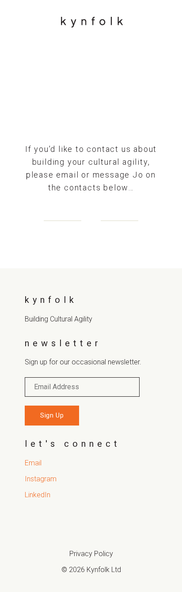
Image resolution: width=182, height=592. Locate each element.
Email (33, 463)
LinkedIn (37, 495)
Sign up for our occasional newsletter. (83, 362)
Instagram (41, 479)
